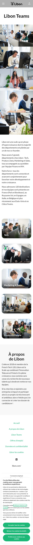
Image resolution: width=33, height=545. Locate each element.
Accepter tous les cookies (16, 525)
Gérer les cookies (16, 452)
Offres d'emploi (16, 440)
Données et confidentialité (16, 446)
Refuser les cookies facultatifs (16, 531)
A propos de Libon (16, 429)
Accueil (16, 423)
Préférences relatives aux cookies (16, 538)
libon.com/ (16, 466)
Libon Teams (16, 435)
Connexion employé (16, 476)
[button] (29, 3)
